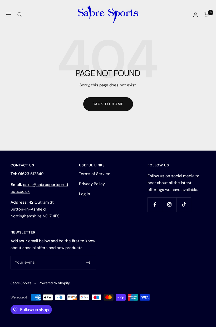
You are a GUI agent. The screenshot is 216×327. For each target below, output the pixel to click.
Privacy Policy (92, 183)
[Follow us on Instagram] (169, 204)
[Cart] (207, 14)
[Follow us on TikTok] (183, 204)
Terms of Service (94, 173)
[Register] (88, 262)
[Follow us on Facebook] (155, 204)
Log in (84, 194)
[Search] (19, 14)
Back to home (108, 104)
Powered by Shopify (54, 283)
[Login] (195, 14)
